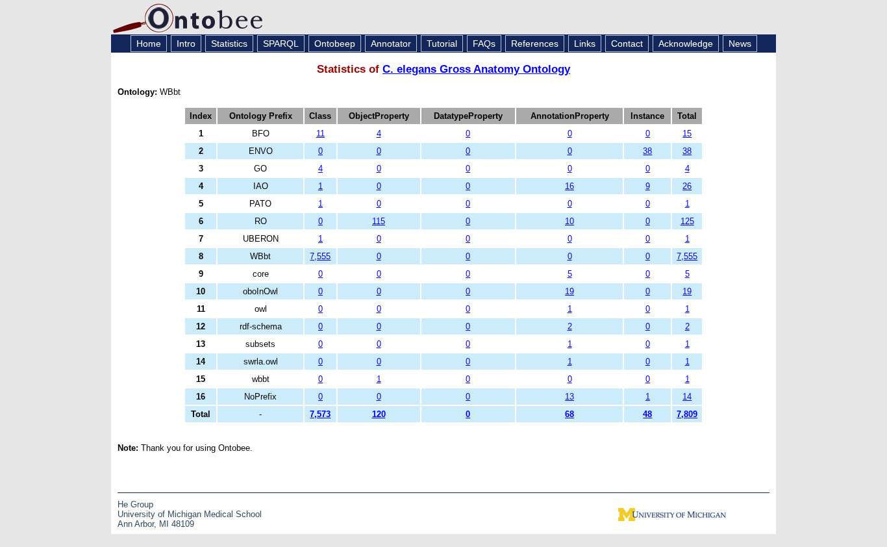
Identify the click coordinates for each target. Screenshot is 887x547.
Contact (627, 43)
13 (569, 396)
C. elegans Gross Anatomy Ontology (476, 69)
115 (378, 221)
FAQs (484, 43)
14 (687, 396)
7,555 (320, 256)
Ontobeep (334, 43)
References (534, 43)
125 (687, 221)
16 (569, 186)
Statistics (229, 43)
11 (320, 133)
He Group (135, 504)
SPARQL (281, 43)
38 (647, 151)
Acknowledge (685, 43)
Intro (186, 43)
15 (687, 133)
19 (569, 291)
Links (584, 43)
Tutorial (442, 43)
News (740, 43)
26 (687, 186)
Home (148, 43)
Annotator (391, 43)
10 (569, 221)
